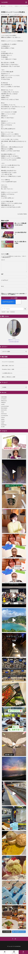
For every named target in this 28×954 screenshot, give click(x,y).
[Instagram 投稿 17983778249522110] (14, 719)
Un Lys (2, 411)
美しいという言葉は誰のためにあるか (20, 224)
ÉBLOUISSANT (4, 408)
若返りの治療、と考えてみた (8, 365)
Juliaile (2, 423)
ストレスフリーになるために (8, 361)
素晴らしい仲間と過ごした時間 (8, 376)
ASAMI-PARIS (4, 397)
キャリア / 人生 (10, 241)
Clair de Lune (4, 413)
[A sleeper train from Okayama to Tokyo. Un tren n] (14, 818)
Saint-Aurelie (4, 410)
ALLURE (3, 426)
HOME (3, 6)
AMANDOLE (3, 424)
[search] (25, 308)
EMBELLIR (3, 402)
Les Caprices (3, 398)
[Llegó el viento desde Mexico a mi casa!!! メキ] (14, 694)
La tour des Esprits (5, 406)
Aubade (2, 419)
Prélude (3, 421)
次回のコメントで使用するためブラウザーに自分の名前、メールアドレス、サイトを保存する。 (13, 294)
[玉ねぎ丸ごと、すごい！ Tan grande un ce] (14, 843)
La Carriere (18, 946)
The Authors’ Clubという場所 (8, 369)
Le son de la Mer (4, 415)
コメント (3, 259)
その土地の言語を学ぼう (20, 233)
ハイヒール (10, 6)
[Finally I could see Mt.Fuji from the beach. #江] (14, 769)
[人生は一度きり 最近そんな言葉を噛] (14, 645)
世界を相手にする (18, 14)
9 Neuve (3, 417)
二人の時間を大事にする (7, 373)
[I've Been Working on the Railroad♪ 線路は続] (14, 793)
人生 (8, 311)
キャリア (3, 311)
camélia (2, 404)
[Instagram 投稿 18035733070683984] (14, 595)
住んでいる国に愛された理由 (20, 242)
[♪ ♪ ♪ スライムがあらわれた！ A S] (14, 892)
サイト (2, 286)
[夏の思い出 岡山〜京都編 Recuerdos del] (14, 744)
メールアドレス (4, 280)
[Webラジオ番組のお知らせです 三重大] (14, 546)
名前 (2, 274)
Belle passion (4, 400)
